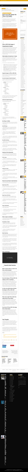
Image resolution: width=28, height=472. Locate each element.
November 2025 (23, 48)
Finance (22, 96)
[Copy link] (3, 341)
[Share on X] (6, 340)
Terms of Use (22, 225)
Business (24, 119)
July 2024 (22, 66)
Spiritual (22, 109)
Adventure (22, 91)
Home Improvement (23, 103)
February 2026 (23, 44)
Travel (22, 114)
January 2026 (22, 45)
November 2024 (23, 61)
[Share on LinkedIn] (8, 340)
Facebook (4, 345)
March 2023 (22, 78)
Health (22, 102)
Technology (22, 112)
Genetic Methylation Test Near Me (12, 386)
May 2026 (22, 43)
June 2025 (22, 54)
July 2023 (22, 76)
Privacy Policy (14, 369)
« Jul (18, 387)
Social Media (22, 108)
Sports (11, 397)
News (22, 107)
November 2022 (23, 81)
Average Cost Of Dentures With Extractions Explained (10, 336)
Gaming (22, 99)
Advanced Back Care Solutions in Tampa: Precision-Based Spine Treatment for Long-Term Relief (5, 416)
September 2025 (23, 50)
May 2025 (22, 55)
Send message (22, 34)
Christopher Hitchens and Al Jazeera (25, 124)
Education (22, 94)
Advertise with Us (22, 224)
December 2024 (23, 60)
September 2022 (23, 83)
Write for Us (18, 369)
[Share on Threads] (16, 340)
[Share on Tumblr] (14, 340)
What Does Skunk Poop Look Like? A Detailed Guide (9, 337)
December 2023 (23, 71)
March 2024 (22, 67)
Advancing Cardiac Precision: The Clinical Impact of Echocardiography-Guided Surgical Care (5, 449)
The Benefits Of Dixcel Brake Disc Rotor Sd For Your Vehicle (4, 360)
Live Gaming (11, 391)
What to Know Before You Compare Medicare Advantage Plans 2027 (5, 386)
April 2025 (22, 56)
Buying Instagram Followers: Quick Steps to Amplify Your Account (5, 351)
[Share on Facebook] (5, 340)
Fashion (22, 95)
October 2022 (23, 82)
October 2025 (23, 49)
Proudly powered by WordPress (9, 470)
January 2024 (22, 70)
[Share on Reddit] (13, 340)
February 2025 (23, 59)
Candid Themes (21, 470)
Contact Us (21, 218)
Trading (22, 113)
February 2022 (23, 87)
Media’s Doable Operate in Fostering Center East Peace (25, 183)
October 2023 (23, 72)
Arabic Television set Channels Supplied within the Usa (25, 166)
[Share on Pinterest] (11, 340)
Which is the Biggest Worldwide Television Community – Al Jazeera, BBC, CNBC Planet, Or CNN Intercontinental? (25, 144)
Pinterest (12, 345)
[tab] (22, 117)
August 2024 (22, 65)
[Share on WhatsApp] (10, 340)
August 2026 (22, 39)
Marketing (11, 392)
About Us (21, 219)
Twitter (8, 345)
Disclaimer (21, 220)
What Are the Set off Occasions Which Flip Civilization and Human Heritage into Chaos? (25, 203)
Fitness (11, 382)
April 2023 (22, 77)
